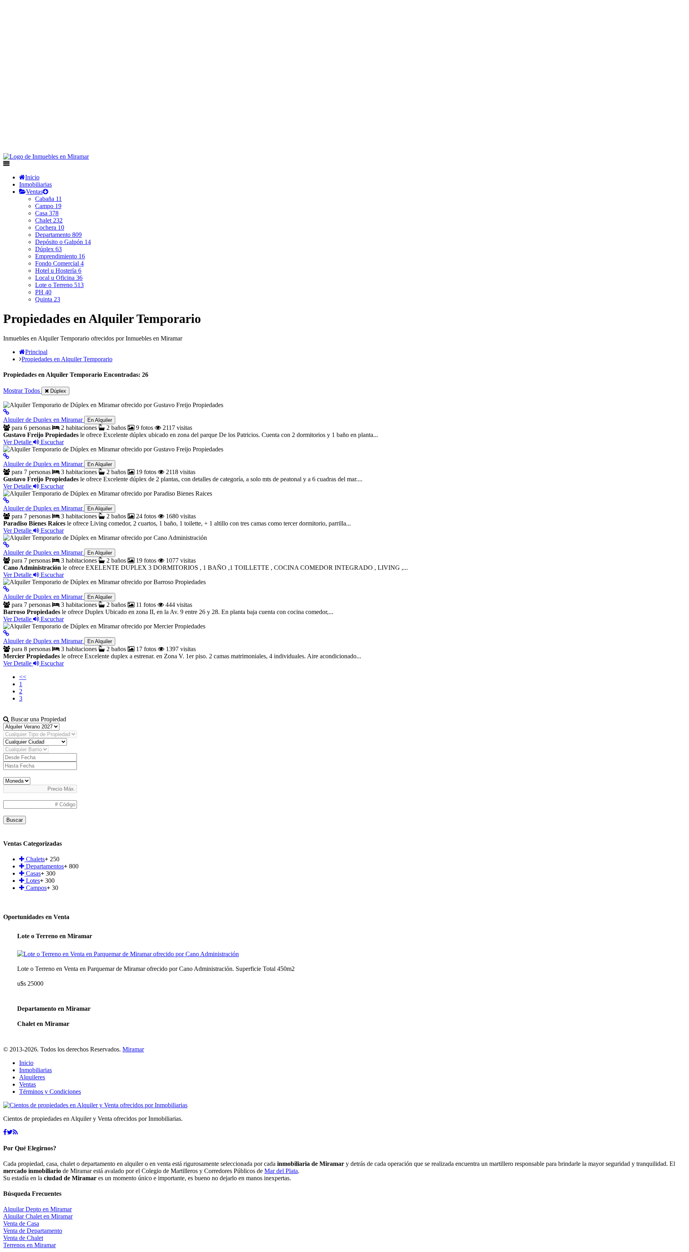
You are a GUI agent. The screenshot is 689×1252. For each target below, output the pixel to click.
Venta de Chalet (23, 1237)
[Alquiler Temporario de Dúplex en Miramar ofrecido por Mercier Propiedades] (6, 633)
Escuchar (51, 442)
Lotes (32, 880)
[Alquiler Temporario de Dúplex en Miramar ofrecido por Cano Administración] (6, 544)
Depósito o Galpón (63, 241)
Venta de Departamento (32, 1230)
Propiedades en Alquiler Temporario (67, 359)
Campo (48, 206)
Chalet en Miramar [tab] (43, 1023)
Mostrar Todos (22, 390)
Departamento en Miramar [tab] (54, 1008)
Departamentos (44, 866)
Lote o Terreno (59, 285)
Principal (36, 351)
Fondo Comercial (59, 263)
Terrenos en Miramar (29, 1245)
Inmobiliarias (35, 184)
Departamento (58, 234)
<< (22, 676)
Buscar (14, 820)
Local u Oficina (59, 277)
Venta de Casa (21, 1223)
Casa (47, 213)
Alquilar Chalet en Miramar (38, 1216)
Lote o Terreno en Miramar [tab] (54, 936)
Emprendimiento (60, 256)
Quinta (47, 299)
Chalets (34, 859)
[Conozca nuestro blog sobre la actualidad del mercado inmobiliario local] (15, 1132)
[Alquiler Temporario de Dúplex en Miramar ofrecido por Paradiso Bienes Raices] (6, 500)
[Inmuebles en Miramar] (95, 1105)
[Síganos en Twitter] (10, 1132)
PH (43, 292)
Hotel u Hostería (58, 270)
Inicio (32, 177)
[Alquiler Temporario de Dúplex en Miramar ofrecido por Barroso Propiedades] (6, 589)
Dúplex (48, 249)
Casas (32, 873)
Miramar (133, 1049)
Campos (35, 887)
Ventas (34, 191)
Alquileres (32, 1077)
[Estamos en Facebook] (5, 1132)
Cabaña (48, 198)
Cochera (49, 227)
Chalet (49, 220)
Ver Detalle (18, 442)
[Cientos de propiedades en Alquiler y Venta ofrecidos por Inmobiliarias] (46, 156)
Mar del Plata (281, 1170)
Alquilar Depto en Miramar (37, 1209)
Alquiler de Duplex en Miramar (57, 419)
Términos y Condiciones (50, 1091)
